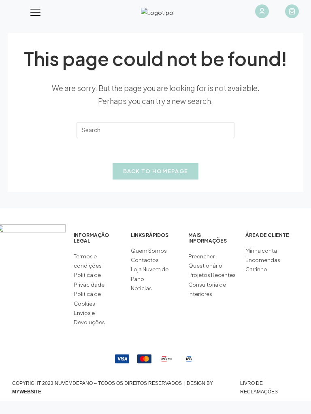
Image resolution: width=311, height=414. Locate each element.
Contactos (145, 260)
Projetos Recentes (212, 275)
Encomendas (262, 260)
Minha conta (261, 250)
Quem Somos (149, 250)
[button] (35, 12)
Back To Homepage (155, 171)
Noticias (141, 288)
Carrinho (256, 269)
